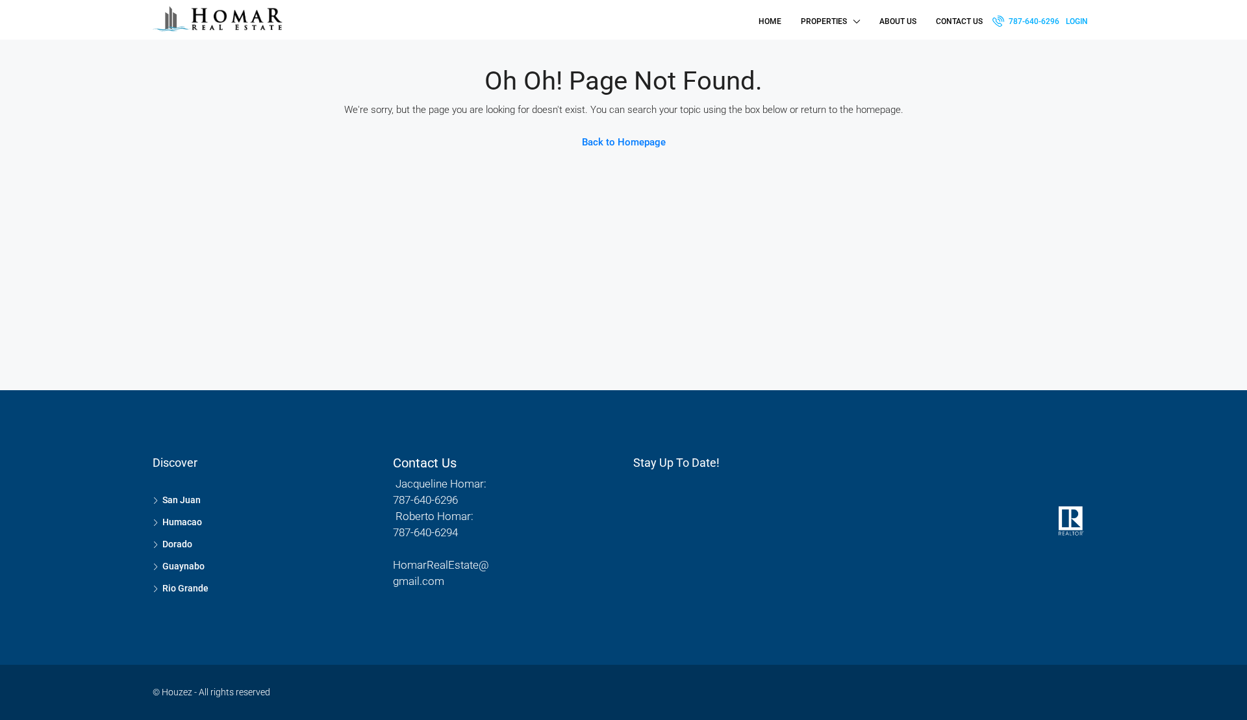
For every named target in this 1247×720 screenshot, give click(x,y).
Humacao (182, 522)
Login (1077, 21)
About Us (897, 21)
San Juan (181, 500)
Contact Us (959, 21)
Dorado (177, 544)
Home (770, 21)
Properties (824, 21)
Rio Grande (185, 588)
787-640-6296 (1033, 21)
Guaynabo (183, 566)
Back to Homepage (624, 142)
